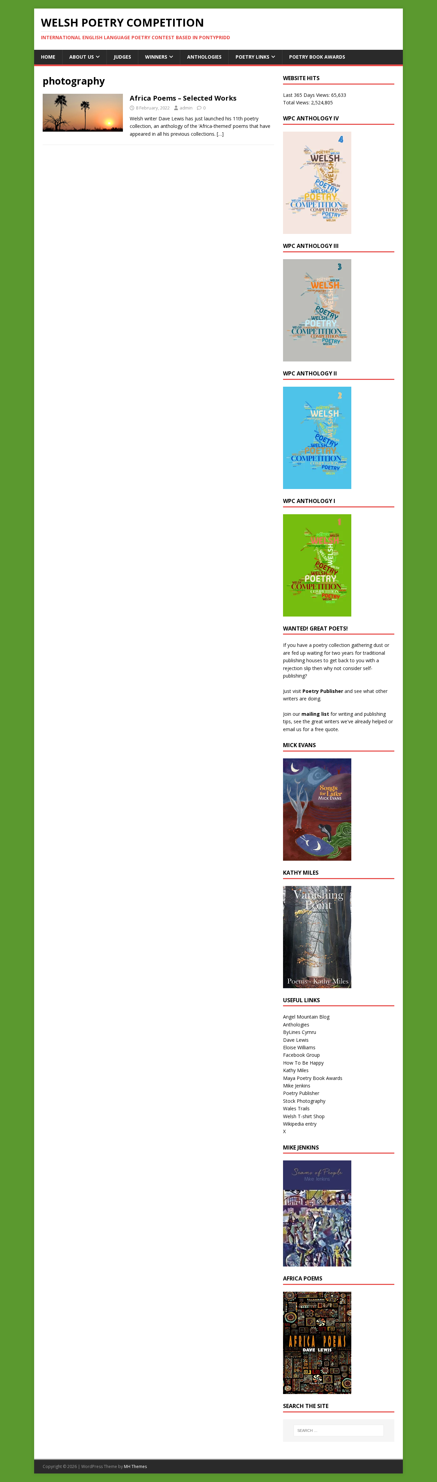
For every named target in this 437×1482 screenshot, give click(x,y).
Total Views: (297, 102)
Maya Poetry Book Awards (312, 1078)
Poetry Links (252, 57)
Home (48, 57)
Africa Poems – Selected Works (183, 98)
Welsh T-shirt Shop (304, 1116)
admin (186, 108)
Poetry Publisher (322, 691)
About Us (81, 57)
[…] (220, 134)
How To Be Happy (303, 1062)
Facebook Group (301, 1055)
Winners (156, 57)
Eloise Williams (299, 1047)
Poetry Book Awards (317, 57)
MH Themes (135, 1466)
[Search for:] (338, 1430)
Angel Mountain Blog (306, 1016)
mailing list (315, 714)
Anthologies (204, 57)
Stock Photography (304, 1101)
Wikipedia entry (299, 1124)
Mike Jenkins (296, 1085)
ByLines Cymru (299, 1032)
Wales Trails (296, 1108)
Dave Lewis (296, 1040)
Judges (122, 57)
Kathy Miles (296, 1070)
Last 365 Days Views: (307, 95)
